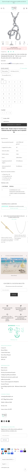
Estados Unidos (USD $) (7, 459)
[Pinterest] (6, 421)
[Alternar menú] (1, 8)
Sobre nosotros (4, 367)
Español (4, 464)
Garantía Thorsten (5, 384)
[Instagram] (4, 421)
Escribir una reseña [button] (14, 208)
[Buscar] (4, 8)
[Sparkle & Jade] (14, 8)
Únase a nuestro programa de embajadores (10, 381)
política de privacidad (5, 379)
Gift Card (3, 359)
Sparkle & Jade (6, 467)
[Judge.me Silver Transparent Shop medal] (10, 330)
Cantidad (3, 110)
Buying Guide (4, 357)
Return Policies (4, 350)
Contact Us (3, 348)
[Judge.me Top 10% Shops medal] (10, 335)
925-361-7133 (4, 405)
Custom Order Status (5, 352)
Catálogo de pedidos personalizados (8, 374)
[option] (14, 26)
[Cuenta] (23, 8)
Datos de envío (4, 370)
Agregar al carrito (14, 124)
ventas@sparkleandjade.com (7, 396)
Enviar (14, 294)
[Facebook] (2, 421)
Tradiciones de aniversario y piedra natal (9, 377)
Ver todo (14, 219)
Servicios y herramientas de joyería (8, 372)
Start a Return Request (6, 354)
